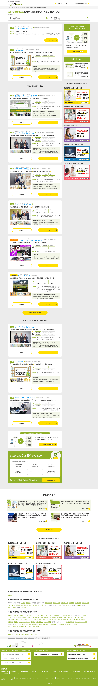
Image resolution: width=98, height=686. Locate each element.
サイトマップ (10, 678)
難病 (31, 634)
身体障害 (21, 634)
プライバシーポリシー (49, 678)
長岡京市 (23, 607)
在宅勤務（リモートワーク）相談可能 (29, 626)
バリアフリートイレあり (81, 622)
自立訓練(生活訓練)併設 (32, 624)
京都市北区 (71, 603)
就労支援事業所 (19, 638)
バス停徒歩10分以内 (22, 615)
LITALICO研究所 (4, 673)
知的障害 (16, 634)
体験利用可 (80, 617)
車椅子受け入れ (58, 615)
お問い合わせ (39, 678)
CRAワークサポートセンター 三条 (25, 398)
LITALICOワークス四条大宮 (23, 169)
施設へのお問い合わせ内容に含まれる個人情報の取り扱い (79, 678)
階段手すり (71, 615)
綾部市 (10, 607)
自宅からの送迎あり (68, 619)
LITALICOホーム (4, 671)
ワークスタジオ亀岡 (24, 276)
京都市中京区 (56, 603)
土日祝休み (61, 624)
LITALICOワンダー (35, 671)
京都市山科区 (11, 605)
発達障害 (27, 634)
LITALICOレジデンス (15, 673)
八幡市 (41, 605)
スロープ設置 (47, 622)
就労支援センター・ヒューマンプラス (26, 96)
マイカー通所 (40, 615)
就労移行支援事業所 (20, 8)
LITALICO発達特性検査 (88, 671)
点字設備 (65, 615)
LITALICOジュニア (25, 671)
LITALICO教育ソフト (77, 671)
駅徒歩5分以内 (47, 619)
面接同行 (54, 617)
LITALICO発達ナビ (46, 671)
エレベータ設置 (49, 615)
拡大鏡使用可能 (70, 622)
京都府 (27, 8)
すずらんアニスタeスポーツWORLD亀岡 (30, 240)
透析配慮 (33, 622)
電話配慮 (16, 622)
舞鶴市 (14, 607)
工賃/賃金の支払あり (37, 617)
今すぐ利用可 (66, 617)
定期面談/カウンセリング (71, 624)
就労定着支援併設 (44, 624)
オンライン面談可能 (25, 619)
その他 (35, 634)
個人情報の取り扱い (61, 678)
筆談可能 (10, 622)
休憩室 (84, 615)
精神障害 (10, 634)
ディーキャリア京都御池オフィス (25, 133)
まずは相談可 (11, 619)
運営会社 (11, 679)
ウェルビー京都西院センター (23, 28)
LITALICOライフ (66, 671)
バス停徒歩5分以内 (57, 619)
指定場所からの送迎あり (80, 619)
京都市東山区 (27, 605)
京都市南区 (78, 603)
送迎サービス (32, 615)
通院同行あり (39, 622)
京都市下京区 (48, 603)
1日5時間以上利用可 (37, 619)
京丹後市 (28, 603)
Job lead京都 (19, 50)
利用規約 (3, 678)
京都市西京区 (35, 605)
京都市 (10, 595)
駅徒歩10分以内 (12, 615)
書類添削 (59, 617)
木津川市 (68, 605)
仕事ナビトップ (11, 8)
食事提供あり (47, 617)
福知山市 (78, 605)
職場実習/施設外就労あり (24, 617)
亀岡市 (23, 603)
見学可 (17, 619)
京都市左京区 (19, 605)
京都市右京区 (85, 603)
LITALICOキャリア (56, 671)
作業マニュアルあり (24, 622)
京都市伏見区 (64, 603)
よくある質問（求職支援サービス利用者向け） (25, 678)
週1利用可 (73, 617)
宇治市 (59, 605)
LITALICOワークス (14, 671)
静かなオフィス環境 (13, 626)
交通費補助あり (54, 624)
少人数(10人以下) (12, 617)
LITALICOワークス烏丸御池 (23, 205)
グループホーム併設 (20, 624)
